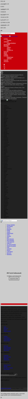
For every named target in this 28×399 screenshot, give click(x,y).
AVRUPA (6, 41)
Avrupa (8, 227)
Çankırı (5, 129)
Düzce (5, 218)
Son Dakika (10, 226)
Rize (5, 178)
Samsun (6, 181)
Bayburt (6, 201)
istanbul (6, 152)
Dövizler (6, 346)
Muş (5, 173)
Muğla (5, 171)
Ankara (5, 112)
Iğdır (5, 211)
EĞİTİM (6, 55)
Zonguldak (6, 198)
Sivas (5, 185)
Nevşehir (6, 174)
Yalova (5, 212)
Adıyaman (6, 107)
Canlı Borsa (10, 251)
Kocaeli (6, 161)
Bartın (5, 208)
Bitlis (5, 122)
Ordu (5, 177)
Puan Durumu (10, 239)
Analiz (8, 232)
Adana (5, 105)
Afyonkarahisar (7, 108)
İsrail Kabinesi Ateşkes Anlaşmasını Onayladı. (15, 83)
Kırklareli (6, 159)
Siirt (5, 182)
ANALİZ (6, 61)
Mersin (5, 150)
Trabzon (6, 189)
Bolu (5, 123)
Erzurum (6, 139)
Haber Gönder (7, 331)
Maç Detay (6, 350)
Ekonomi (9, 229)
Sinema (5, 366)
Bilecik (5, 119)
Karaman (6, 202)
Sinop (5, 184)
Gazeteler (9, 248)
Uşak (5, 194)
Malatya (6, 166)
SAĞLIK (6, 51)
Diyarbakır (6, 133)
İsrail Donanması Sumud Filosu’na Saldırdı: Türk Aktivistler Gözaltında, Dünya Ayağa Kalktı (13, 92)
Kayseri (6, 157)
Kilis (5, 215)
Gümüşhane (7, 145)
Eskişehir (6, 140)
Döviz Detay (7, 340)
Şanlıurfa (6, 192)
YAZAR (6, 60)
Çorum (5, 130)
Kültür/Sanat (10, 57)
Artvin (5, 115)
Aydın (5, 116)
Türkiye (9, 47)
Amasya (6, 111)
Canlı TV (9, 243)
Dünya (8, 48)
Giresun (6, 143)
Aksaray (6, 199)
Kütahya (6, 164)
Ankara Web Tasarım (6, 388)
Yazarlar (9, 236)
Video (8, 234)
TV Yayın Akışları (11, 244)
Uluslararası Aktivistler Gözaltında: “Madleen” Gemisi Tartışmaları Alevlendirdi (14, 98)
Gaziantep (6, 142)
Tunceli (5, 191)
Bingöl (5, 121)
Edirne (5, 135)
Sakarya (6, 180)
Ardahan (6, 209)
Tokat (5, 188)
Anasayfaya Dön (14, 278)
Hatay (5, 147)
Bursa (5, 126)
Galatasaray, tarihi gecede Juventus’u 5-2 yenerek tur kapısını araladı (12, 78)
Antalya (6, 114)
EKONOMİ (7, 44)
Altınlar (5, 336)
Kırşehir (6, 160)
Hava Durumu (10, 240)
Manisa (5, 167)
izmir (5, 153)
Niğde (5, 175)
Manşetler (6, 358)
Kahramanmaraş (8, 168)
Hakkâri (6, 146)
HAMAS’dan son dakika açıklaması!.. (13, 90)
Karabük (6, 213)
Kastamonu (6, 156)
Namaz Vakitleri (11, 225)
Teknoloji (9, 58)
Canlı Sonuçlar (10, 241)
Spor (8, 237)
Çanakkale (6, 128)
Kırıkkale (6, 204)
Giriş (8, 247)
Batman (6, 205)
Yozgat (5, 197)
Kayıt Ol (9, 253)
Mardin (5, 170)
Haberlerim (6, 359)
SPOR (5, 53)
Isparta (5, 149)
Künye (8, 250)
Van (5, 195)
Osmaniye (6, 216)
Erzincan (6, 138)
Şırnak (5, 206)
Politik (8, 230)
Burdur (5, 125)
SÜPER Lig (10, 50)
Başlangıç (9, 254)
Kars (5, 154)
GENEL (6, 39)
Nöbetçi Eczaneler (11, 246)
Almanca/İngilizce (11, 43)
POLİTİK (6, 46)
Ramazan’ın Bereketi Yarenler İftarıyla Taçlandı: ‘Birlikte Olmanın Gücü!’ (12, 75)
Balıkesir (6, 118)
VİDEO (6, 54)
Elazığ (5, 136)
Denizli (5, 132)
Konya (5, 163)
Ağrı (5, 109)
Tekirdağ (6, 187)
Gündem (9, 40)
